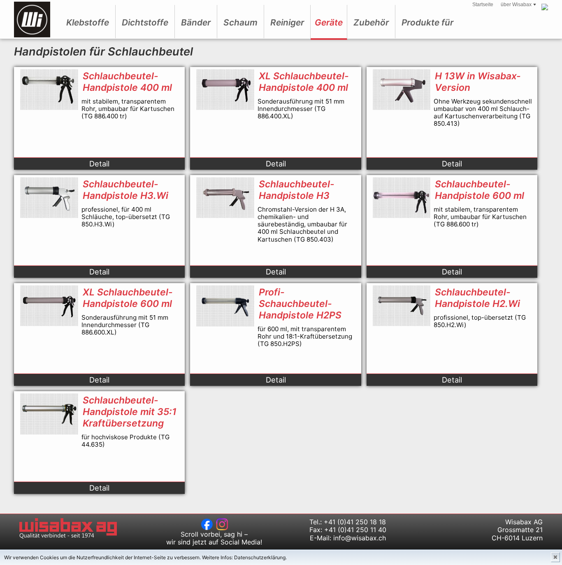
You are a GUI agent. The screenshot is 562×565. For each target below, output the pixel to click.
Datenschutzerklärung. (260, 557)
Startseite (482, 4)
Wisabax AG (32, 19)
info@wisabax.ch (359, 538)
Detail (99, 163)
